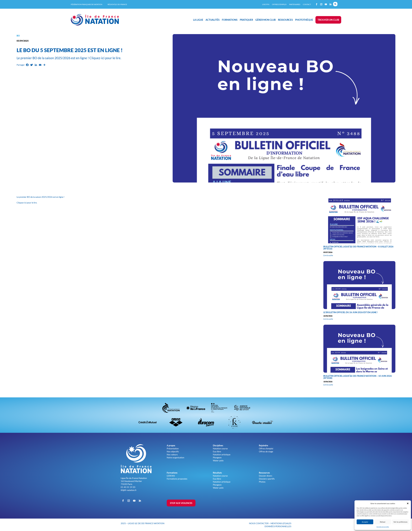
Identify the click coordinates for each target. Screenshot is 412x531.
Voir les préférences (400, 522)
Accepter (365, 522)
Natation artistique (221, 454)
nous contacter (259, 523)
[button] (408, 503)
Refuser (382, 522)
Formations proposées (177, 478)
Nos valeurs (172, 454)
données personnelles (278, 526)
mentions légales (281, 523)
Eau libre (217, 451)
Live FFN (265, 4)
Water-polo (218, 460)
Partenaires (294, 4)
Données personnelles (382, 527)
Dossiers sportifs (267, 478)
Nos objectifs (173, 451)
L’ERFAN (171, 475)
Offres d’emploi (279, 4)
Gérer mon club (265, 19)
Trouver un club (328, 19)
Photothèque (304, 19)
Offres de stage (266, 451)
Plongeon (217, 457)
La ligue (198, 19)
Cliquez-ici (21, 202)
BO (18, 35)
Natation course (220, 448)
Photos (262, 481)
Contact (307, 4)
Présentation (173, 448)
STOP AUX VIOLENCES (181, 503)
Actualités (213, 19)
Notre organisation (175, 457)
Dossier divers (265, 475)
